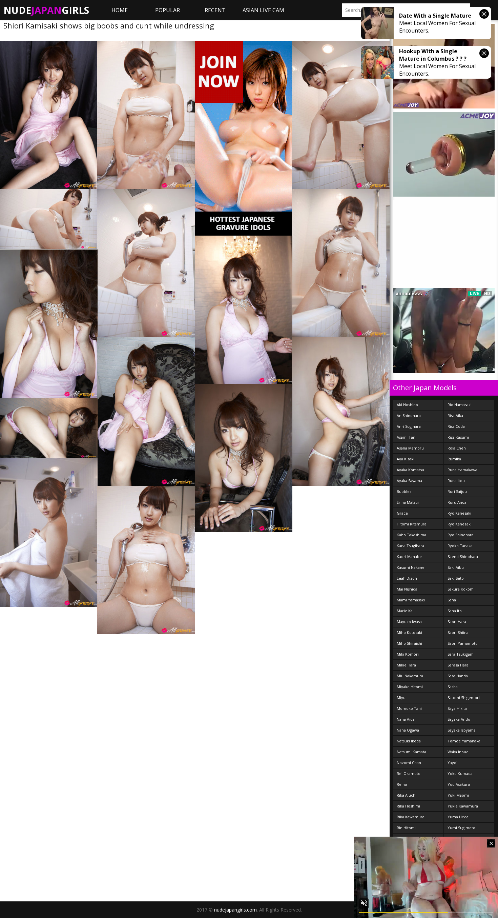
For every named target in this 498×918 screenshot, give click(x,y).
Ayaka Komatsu (410, 469)
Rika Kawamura (410, 816)
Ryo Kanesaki (459, 513)
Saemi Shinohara (463, 556)
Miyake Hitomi (410, 686)
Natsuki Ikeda (409, 740)
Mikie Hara (406, 664)
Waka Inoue (458, 751)
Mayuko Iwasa (409, 621)
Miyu (401, 697)
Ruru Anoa (457, 502)
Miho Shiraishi (409, 643)
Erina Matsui (408, 502)
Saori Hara (457, 621)
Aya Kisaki (405, 458)
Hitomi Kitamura (412, 523)
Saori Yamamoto (463, 643)
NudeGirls (46, 10)
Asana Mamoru (410, 448)
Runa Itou (456, 480)
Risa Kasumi (458, 437)
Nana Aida (406, 719)
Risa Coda (456, 426)
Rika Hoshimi (408, 806)
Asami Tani (406, 437)
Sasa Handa (458, 675)
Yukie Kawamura (463, 806)
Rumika (454, 458)
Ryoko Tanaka (460, 545)
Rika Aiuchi (406, 795)
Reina (402, 784)
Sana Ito (455, 610)
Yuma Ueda (458, 816)
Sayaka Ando (459, 719)
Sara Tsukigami (461, 654)
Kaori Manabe (409, 556)
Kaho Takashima (411, 534)
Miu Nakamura (410, 675)
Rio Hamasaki (460, 404)
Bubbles (404, 491)
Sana (452, 599)
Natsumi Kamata (411, 751)
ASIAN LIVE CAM (263, 10)
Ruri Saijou (457, 491)
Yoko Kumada (460, 773)
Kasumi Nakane (410, 567)
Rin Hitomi (406, 827)
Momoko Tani (409, 708)
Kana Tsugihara (410, 545)
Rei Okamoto (408, 773)
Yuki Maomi (458, 795)
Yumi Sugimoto (461, 827)
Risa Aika (455, 415)
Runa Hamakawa (462, 469)
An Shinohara (409, 415)
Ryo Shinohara (461, 534)
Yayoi (452, 762)
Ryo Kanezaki (460, 523)
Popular (167, 10)
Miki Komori (408, 654)
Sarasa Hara (458, 664)
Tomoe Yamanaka (464, 740)
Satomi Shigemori (464, 697)
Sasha (453, 686)
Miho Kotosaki (409, 632)
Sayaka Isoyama (462, 730)
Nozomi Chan (409, 762)
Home (119, 10)
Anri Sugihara (409, 426)
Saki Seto (456, 578)
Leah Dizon (407, 578)
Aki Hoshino (407, 404)
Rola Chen (457, 448)
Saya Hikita (457, 708)
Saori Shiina (458, 632)
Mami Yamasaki (411, 599)
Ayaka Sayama (409, 480)
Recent (215, 10)
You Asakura (459, 784)
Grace (402, 513)
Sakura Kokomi (461, 589)
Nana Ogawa (408, 730)
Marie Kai (405, 610)
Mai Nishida (407, 589)
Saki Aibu (456, 567)
